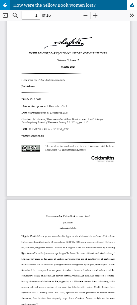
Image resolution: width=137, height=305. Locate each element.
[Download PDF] (132, 5)
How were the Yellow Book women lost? (54, 5)
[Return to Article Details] (5, 5)
